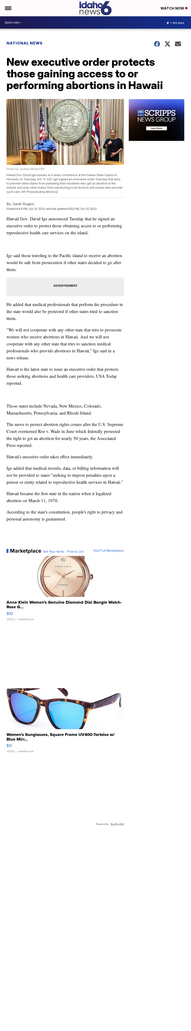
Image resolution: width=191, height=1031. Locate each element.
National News (25, 43)
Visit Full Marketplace (108, 550)
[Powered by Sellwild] (117, 824)
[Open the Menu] (7, 8)
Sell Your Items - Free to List (63, 551)
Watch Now (172, 8)
